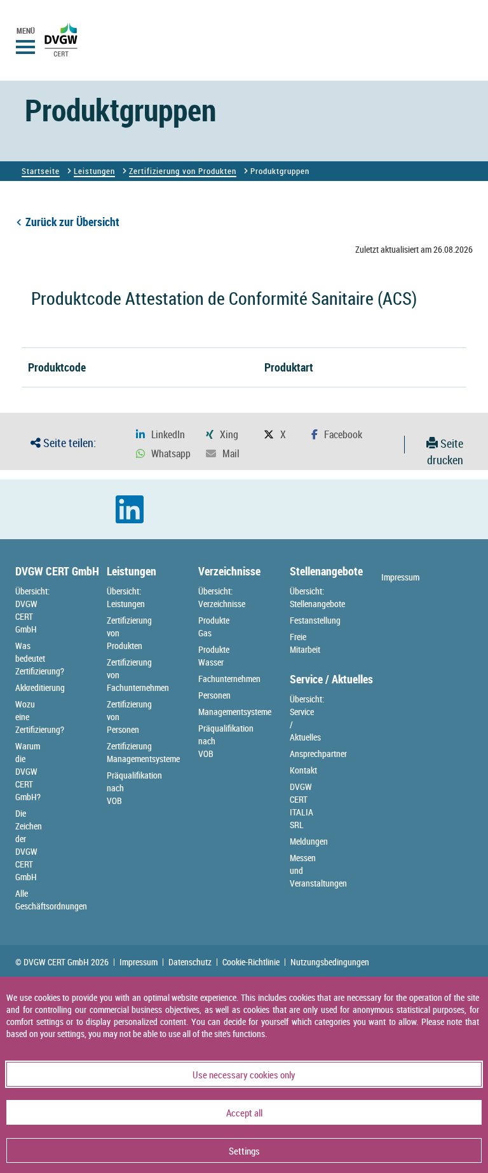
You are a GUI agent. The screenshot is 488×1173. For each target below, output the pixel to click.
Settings (244, 1150)
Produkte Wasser (213, 655)
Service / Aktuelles (331, 679)
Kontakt (303, 770)
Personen (214, 695)
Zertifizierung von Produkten (182, 171)
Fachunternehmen (229, 679)
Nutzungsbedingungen (329, 962)
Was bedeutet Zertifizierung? (39, 658)
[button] (160, 435)
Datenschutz (190, 962)
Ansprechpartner (318, 753)
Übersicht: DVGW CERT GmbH (32, 610)
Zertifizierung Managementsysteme (143, 752)
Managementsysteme (234, 712)
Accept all (244, 1112)
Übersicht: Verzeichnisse (221, 597)
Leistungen (94, 171)
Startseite (41, 171)
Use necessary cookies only (244, 1074)
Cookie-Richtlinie (251, 962)
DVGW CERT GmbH (57, 571)
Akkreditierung (40, 687)
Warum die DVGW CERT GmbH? (28, 771)
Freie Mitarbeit (305, 643)
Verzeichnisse (229, 571)
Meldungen (309, 841)
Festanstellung (315, 620)
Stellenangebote (326, 571)
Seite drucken (445, 451)
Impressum (400, 577)
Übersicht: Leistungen (126, 597)
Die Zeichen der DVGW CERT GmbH (28, 845)
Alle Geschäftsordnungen (51, 899)
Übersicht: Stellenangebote (317, 597)
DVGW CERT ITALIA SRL (301, 806)
